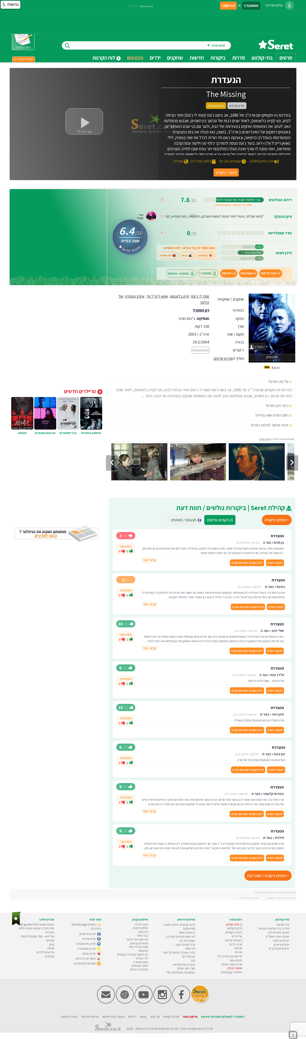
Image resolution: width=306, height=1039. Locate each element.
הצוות (143, 1017)
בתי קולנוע (283, 925)
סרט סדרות (89, 939)
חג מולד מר (188, 956)
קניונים (50, 940)
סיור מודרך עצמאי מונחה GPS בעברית (36, 930)
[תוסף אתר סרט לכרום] (125, 1002)
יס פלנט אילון (281, 945)
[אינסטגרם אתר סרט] (162, 1002)
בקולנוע (203, 255)
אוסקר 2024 (234, 968)
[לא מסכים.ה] (123, 551)
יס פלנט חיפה (281, 941)
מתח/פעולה (200, 350)
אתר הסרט (264, 439)
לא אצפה (165, 255)
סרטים (238, 948)
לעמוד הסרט (275, 563)
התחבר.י (205, 273)
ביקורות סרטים (233, 940)
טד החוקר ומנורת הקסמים (132, 954)
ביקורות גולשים (220, 519)
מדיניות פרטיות (90, 1017)
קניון (51, 944)
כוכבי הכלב (141, 924)
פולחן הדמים (140, 928)
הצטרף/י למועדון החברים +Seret (222, 1017)
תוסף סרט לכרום (86, 958)
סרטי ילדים (235, 944)
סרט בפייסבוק (87, 934)
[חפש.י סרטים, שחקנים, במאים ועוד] (66, 45)
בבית (185, 255)
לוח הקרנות (104, 57)
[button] (10, 5)
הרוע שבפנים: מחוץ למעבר (179, 925)
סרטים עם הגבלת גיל (230, 956)
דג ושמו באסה (187, 932)
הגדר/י (258, 346)
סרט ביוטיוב (89, 954)
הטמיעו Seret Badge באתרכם (86, 926)
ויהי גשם (190, 948)
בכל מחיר (142, 936)
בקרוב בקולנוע (233, 932)
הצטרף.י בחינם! (178, 273)
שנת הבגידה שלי (138, 947)
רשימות (227, 273)
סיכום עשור (235, 960)
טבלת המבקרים (23, 59)
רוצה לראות (269, 273)
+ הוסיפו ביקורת (277, 519)
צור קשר (155, 1017)
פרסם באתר (190, 1017)
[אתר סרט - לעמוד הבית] (16, 924)
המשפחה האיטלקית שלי (180, 972)
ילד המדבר (141, 958)
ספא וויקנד (189, 928)
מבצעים (135, 57)
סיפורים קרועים (139, 943)
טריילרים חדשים (80, 391)
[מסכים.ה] (131, 551)
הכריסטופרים (68, 433)
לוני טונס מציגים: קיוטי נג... (180, 936)
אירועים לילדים (45, 952)
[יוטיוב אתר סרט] (144, 1002)
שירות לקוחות (171, 1017)
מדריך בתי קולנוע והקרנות (273, 928)
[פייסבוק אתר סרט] (181, 1002)
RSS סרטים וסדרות (84, 963)
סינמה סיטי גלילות (278, 932)
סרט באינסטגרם (86, 944)
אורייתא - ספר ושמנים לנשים (37, 936)
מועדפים (247, 273)
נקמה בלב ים (187, 941)
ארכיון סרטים (222, 358)
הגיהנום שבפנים (45, 433)
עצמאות (143, 951)
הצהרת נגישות (69, 1017)
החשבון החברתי (91, 433)
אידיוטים (143, 932)
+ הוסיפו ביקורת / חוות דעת (268, 875)
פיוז (193, 960)
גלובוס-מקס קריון (279, 948)
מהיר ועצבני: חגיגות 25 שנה (179, 952)
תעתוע (22, 433)
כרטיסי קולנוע (234, 924)
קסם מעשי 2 (140, 962)
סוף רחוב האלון (186, 968)
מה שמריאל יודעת (137, 939)
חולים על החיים (139, 969)
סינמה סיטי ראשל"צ (277, 936)
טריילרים (237, 936)
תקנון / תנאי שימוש (113, 1017)
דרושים (132, 1017)
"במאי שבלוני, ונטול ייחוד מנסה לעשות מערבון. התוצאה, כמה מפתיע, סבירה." (211, 216)
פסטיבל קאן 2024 (231, 972)
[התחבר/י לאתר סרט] (289, 5)
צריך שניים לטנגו (185, 945)
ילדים (155, 57)
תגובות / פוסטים (185, 519)
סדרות (238, 952)
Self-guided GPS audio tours (36, 924)
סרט (182, 1029)
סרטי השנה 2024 (232, 964)
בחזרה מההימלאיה (183, 965)
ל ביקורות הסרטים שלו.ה (247, 563)
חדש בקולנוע (234, 928)
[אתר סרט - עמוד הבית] (275, 47)
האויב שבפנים (140, 966)
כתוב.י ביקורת (226, 172)
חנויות (50, 948)
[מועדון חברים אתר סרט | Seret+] (106, 1002)
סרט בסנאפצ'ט (87, 949)
